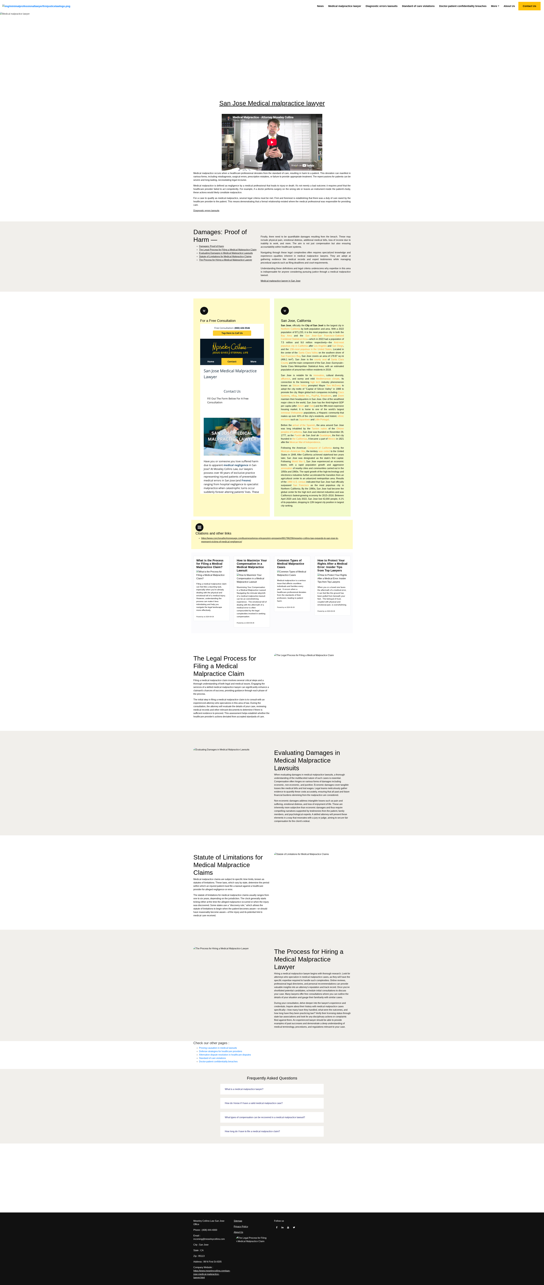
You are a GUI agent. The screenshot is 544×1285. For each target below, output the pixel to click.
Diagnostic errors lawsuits (382, 6)
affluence (285, 379)
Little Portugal (322, 419)
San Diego (337, 346)
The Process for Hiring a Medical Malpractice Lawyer (225, 260)
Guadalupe (325, 435)
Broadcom (326, 396)
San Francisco (301, 485)
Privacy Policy (241, 1226)
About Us (509, 6)
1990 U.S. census (296, 482)
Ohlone (340, 428)
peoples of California (291, 432)
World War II (298, 461)
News (320, 6)
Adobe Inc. (304, 396)
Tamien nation (319, 428)
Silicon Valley (300, 385)
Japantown (304, 419)
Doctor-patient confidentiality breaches (462, 6)
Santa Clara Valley (308, 352)
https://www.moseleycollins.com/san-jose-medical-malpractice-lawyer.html (211, 1274)
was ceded (324, 451)
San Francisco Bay (290, 356)
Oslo (311, 406)
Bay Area (286, 335)
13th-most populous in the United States (311, 349)
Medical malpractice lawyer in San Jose (280, 281)
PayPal (315, 396)
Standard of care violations (418, 6)
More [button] (494, 6)
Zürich (301, 406)
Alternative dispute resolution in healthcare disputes (225, 1055)
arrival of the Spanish (304, 425)
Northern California (290, 329)
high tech (315, 382)
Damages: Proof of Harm (211, 246)
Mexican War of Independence (305, 442)
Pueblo (298, 435)
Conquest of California (320, 448)
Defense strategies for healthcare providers (220, 1051)
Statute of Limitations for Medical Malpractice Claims (225, 256)
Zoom (341, 396)
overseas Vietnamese (292, 413)
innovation (319, 375)
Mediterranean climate (328, 379)
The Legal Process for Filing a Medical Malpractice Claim (227, 249)
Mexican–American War (293, 451)
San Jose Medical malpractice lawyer (272, 103)
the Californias (299, 439)
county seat (320, 359)
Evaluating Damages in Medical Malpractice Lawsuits (226, 253)
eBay (294, 396)
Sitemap (238, 1221)
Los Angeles (320, 346)
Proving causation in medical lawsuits (218, 1048)
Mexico (331, 439)
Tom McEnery (333, 385)
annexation (286, 468)
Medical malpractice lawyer (344, 6)
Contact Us (529, 6)
